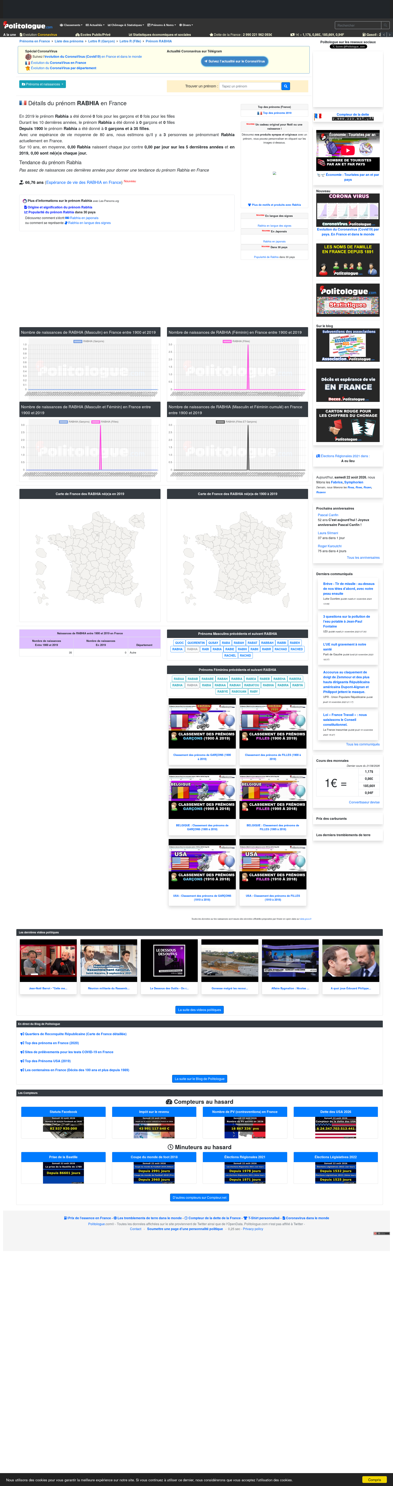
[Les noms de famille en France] (348, 259)
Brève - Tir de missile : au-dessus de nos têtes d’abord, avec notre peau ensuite (349, 588)
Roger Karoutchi (330, 546)
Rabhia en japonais (83, 217)
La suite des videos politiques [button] (199, 1009)
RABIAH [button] (235, 685)
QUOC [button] (179, 643)
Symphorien (353, 482)
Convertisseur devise (364, 802)
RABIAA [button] (220, 685)
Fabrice (337, 482)
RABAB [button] (193, 679)
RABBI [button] (281, 643)
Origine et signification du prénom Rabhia (59, 207)
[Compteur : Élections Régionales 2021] (245, 1172)
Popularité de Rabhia (266, 257)
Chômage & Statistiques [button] (126, 25)
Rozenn (321, 492)
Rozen (367, 487)
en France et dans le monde (93, 56)
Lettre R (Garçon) (101, 41)
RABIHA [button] (268, 685)
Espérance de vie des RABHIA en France (83, 182)
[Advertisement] (196, 9)
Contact (135, 1228)
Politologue (96, 1223)
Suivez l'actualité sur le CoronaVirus (236, 61)
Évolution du (58, 62)
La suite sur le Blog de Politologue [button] (200, 1078)
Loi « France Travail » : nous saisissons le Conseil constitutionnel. (345, 719)
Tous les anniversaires (363, 557)
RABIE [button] (229, 649)
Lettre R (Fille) (130, 41)
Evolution (32, 34)
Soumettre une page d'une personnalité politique (185, 1228)
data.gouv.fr (305, 918)
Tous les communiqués (363, 744)
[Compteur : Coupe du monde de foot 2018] (154, 1172)
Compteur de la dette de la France (214, 1218)
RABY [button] (254, 691)
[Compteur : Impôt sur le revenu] (154, 1127)
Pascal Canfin (328, 514)
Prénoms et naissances (43, 84)
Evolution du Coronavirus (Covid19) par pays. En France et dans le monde (348, 231)
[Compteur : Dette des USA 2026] (335, 1127)
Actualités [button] (95, 25)
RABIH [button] (242, 649)
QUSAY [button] (213, 643)
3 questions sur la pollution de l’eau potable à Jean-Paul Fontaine (346, 621)
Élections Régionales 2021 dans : (345, 455)
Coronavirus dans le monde (307, 1218)
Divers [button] (186, 25)
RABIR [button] (266, 649)
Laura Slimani (328, 532)
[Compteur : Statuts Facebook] (63, 1127)
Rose (359, 487)
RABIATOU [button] (251, 685)
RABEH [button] (295, 643)
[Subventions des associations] (348, 344)
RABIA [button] (217, 649)
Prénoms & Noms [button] (162, 25)
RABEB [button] (265, 679)
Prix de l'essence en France (89, 1218)
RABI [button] (205, 649)
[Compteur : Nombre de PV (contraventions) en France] (245, 1127)
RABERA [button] (295, 679)
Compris (374, 1479)
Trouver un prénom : (202, 85)
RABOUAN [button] (239, 691)
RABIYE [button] (222, 691)
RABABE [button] (208, 679)
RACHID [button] (245, 655)
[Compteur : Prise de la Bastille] (63, 1172)
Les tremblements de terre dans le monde (149, 1218)
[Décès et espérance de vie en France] (348, 384)
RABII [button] (254, 649)
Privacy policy (253, 1228)
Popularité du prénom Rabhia (51, 212)
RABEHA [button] (279, 679)
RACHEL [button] (230, 655)
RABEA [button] (251, 679)
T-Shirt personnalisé (263, 1218)
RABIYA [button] (297, 685)
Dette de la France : (234, 34)
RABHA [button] (177, 649)
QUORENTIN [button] (196, 643)
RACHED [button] (297, 649)
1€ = (311, 34)
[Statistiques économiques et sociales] (348, 299)
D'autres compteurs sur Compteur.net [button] (199, 1197)
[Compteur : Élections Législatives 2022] (335, 1172)
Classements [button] (71, 25)
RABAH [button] (239, 643)
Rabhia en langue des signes (89, 222)
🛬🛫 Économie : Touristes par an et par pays (348, 177)
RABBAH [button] (267, 643)
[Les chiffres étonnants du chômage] (348, 425)
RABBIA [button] (236, 679)
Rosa (351, 487)
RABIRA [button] (283, 685)
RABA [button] (226, 643)
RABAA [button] (179, 679)
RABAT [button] (252, 643)
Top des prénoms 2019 (277, 113)
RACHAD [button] (281, 649)
